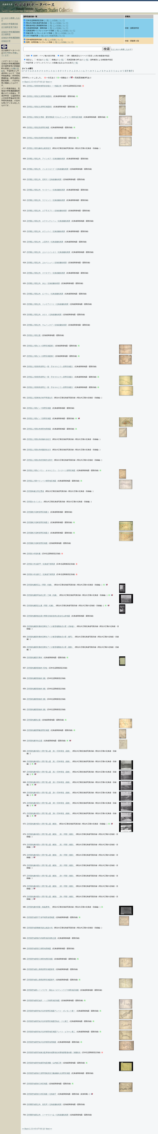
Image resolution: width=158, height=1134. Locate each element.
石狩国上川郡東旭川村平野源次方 (40, 398)
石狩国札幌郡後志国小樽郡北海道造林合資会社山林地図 (48, 616)
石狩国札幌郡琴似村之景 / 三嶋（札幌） (42, 595)
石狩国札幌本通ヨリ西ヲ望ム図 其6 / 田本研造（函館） (49, 813)
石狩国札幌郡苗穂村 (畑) (36, 678)
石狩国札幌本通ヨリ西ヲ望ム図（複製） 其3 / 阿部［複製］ (51, 865)
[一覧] (46, 20)
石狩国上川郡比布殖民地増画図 (39, 429)
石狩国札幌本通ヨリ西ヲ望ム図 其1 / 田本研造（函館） (49, 751)
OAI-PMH (7, 53)
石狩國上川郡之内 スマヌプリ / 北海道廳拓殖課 (46, 273)
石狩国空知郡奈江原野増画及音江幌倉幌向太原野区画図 (48, 1073)
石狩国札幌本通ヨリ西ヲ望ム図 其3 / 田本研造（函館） (49, 782)
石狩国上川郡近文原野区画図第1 (39, 96)
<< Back (25, 82)
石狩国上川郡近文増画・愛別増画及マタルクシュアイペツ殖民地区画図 (55, 117)
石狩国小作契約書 (34, 554)
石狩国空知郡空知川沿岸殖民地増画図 (42, 1042)
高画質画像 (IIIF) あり (75, 60)
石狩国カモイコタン (35, 502)
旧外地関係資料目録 (34, 40)
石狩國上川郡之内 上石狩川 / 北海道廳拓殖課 (45, 242)
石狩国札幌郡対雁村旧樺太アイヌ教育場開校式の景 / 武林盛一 (51, 626)
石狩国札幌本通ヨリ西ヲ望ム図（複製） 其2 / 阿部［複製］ (51, 855)
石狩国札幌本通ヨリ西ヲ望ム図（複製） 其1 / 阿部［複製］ (51, 834)
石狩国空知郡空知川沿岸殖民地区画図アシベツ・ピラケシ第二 (51, 1032)
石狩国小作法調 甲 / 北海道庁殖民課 (41, 564)
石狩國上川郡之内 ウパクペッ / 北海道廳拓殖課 (46, 190)
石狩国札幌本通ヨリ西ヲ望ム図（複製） (42, 824)
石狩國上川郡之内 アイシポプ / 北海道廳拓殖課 (46, 159)
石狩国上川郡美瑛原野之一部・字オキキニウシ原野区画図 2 (50, 387)
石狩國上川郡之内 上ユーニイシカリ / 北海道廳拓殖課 (49, 252)
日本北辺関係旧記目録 (34, 20)
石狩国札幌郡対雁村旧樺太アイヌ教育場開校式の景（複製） (50, 647)
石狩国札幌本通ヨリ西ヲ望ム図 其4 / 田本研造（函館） (49, 793)
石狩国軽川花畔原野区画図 (37, 543)
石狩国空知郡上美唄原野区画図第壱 (41, 969)
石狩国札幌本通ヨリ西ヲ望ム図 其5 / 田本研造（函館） (49, 803)
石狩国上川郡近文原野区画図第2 (39, 107)
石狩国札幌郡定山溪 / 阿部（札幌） (41, 605)
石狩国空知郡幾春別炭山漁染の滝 (40, 928)
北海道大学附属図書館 (10, 38)
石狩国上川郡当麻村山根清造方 (39, 148)
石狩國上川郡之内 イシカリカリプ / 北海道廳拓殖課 (48, 169)
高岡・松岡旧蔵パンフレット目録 (39, 42)
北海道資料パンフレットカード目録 (40, 31)
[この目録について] (57, 20)
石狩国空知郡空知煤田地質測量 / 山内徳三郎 (44, 1063)
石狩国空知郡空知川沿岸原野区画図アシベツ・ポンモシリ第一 (51, 1011)
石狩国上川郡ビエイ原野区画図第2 (40, 356)
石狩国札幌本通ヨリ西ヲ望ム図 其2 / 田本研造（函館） (49, 772)
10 (44, 82)
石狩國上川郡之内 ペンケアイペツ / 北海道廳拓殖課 (48, 304)
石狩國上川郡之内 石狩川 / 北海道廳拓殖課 (44, 179)
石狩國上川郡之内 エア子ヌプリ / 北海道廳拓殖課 (47, 211)
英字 (126, 71)
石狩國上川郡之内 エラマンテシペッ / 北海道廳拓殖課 (49, 221)
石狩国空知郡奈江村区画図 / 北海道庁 (42, 1094)
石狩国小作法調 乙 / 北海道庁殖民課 (41, 574)
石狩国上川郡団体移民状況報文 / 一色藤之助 (44, 86)
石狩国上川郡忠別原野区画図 (38, 127)
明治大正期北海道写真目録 (36, 23)
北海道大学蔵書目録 (9, 24)
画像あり (55, 60)
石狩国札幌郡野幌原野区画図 (38, 730)
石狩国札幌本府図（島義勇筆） (39, 907)
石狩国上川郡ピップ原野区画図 (39, 408)
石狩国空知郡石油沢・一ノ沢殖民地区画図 (43, 1000)
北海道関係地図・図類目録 (36, 28)
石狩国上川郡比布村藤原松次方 (39, 450)
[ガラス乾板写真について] (55, 36)
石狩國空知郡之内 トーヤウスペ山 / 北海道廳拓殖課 (48, 1115)
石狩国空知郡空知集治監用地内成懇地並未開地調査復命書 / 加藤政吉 (54, 1052)
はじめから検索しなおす (121, 49)
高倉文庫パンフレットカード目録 (39, 33)
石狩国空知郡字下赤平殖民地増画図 (41, 917)
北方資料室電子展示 (9, 27)
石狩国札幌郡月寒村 (35, 657)
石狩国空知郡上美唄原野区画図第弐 (41, 980)
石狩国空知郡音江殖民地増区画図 (40, 959)
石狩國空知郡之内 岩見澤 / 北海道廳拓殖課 (44, 1104)
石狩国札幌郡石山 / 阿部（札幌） (40, 585)
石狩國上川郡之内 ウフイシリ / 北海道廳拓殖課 (46, 200)
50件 (28, 56)
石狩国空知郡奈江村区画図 (37, 1084)
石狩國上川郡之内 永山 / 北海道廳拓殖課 (43, 283)
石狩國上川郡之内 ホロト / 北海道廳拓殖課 (44, 314)
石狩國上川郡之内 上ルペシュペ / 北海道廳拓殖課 (47, 263)
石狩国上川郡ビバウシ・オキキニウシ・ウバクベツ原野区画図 (51, 470)
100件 (35, 56)
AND (62, 56)
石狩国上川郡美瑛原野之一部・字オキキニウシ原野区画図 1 (50, 366)
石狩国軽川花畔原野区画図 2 (38, 533)
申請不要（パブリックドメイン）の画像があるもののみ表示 (49, 63)
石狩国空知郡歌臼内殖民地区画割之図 (42, 938)
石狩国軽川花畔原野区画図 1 (38, 512)
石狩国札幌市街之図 (35, 741)
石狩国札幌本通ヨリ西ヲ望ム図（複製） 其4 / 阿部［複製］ (51, 876)
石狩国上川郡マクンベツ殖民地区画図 (42, 481)
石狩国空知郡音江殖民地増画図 (39, 948)
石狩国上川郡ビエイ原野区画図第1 (40, 346)
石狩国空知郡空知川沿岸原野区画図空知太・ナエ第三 (48, 1021)
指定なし (29, 60)
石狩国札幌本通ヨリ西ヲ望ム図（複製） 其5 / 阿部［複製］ (51, 886)
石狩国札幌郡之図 (34, 720)
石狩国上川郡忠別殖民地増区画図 (40, 138)
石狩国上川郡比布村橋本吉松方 (39, 439)
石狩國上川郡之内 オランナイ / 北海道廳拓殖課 (46, 231)
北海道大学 (6, 41)
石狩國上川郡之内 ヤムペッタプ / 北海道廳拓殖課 (47, 325)
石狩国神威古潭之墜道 (35, 491)
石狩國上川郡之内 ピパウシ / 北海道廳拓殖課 (45, 294)
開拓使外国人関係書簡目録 (36, 25)
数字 (131, 71)
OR (68, 56)
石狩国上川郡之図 (34, 335)
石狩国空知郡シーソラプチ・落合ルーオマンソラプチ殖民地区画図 (53, 990)
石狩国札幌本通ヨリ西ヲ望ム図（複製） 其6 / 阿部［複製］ (51, 896)
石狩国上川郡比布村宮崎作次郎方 (40, 460)
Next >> (49, 82)
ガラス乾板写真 (32, 36)
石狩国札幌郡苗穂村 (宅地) (37, 668)
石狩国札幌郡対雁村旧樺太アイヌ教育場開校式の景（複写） (50, 637)
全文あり (40, 60)
